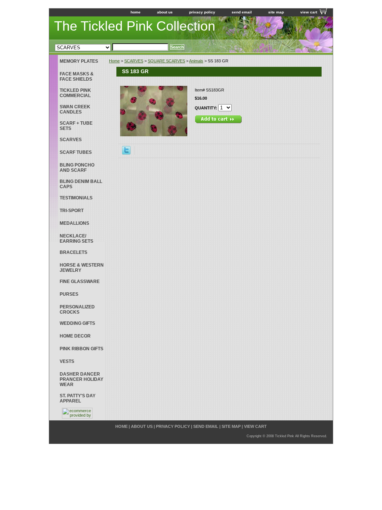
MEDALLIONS (74, 223)
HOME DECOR (75, 336)
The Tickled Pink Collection (134, 26)
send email (242, 12)
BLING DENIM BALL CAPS (81, 184)
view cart (308, 12)
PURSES (69, 294)
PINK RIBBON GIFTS (81, 348)
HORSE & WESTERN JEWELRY (82, 267)
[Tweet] (126, 153)
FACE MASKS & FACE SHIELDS (77, 76)
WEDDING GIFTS (77, 323)
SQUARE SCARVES (166, 61)
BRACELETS (73, 252)
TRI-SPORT (72, 210)
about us (165, 12)
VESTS (67, 361)
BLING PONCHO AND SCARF (77, 167)
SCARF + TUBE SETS (76, 126)
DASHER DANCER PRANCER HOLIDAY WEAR (81, 379)
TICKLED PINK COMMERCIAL (75, 93)
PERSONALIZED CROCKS (77, 309)
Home (114, 61)
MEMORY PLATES (79, 61)
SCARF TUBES (76, 152)
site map (276, 12)
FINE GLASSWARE (80, 281)
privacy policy (202, 12)
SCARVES (133, 61)
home (136, 12)
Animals (196, 61)
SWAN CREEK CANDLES (75, 109)
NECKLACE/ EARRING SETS (76, 238)
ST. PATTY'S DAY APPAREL (78, 398)
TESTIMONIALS (76, 197)
